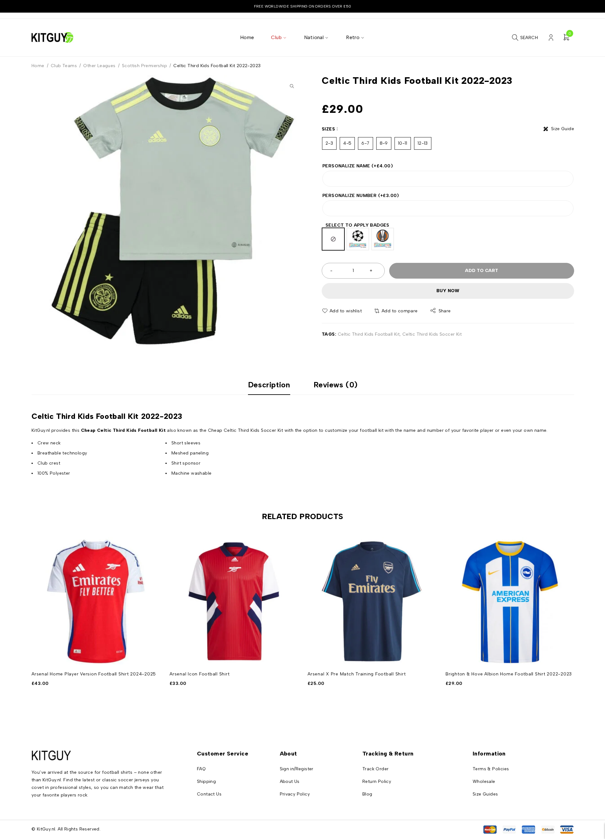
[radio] (333, 239)
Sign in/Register (297, 769)
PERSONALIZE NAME (357, 166)
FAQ (201, 769)
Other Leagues (99, 65)
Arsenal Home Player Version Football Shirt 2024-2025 (94, 674)
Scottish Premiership (144, 65)
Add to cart (481, 270)
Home (38, 65)
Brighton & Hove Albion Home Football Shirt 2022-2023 (509, 674)
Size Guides (485, 794)
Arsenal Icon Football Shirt (199, 674)
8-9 (384, 143)
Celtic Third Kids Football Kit (369, 334)
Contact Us (209, 794)
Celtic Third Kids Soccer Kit (432, 334)
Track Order (375, 769)
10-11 (402, 143)
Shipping (206, 781)
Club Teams (64, 65)
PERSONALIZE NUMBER (360, 195)
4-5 (347, 143)
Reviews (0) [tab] (336, 385)
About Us (290, 781)
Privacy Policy (295, 794)
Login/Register (551, 37)
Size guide (562, 128)
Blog (367, 794)
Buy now (447, 290)
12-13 (423, 143)
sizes (328, 129)
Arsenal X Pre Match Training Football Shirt (357, 674)
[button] (291, 86)
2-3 (329, 143)
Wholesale (484, 781)
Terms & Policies (491, 769)
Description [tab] (269, 385)
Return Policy (376, 781)
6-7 (365, 143)
